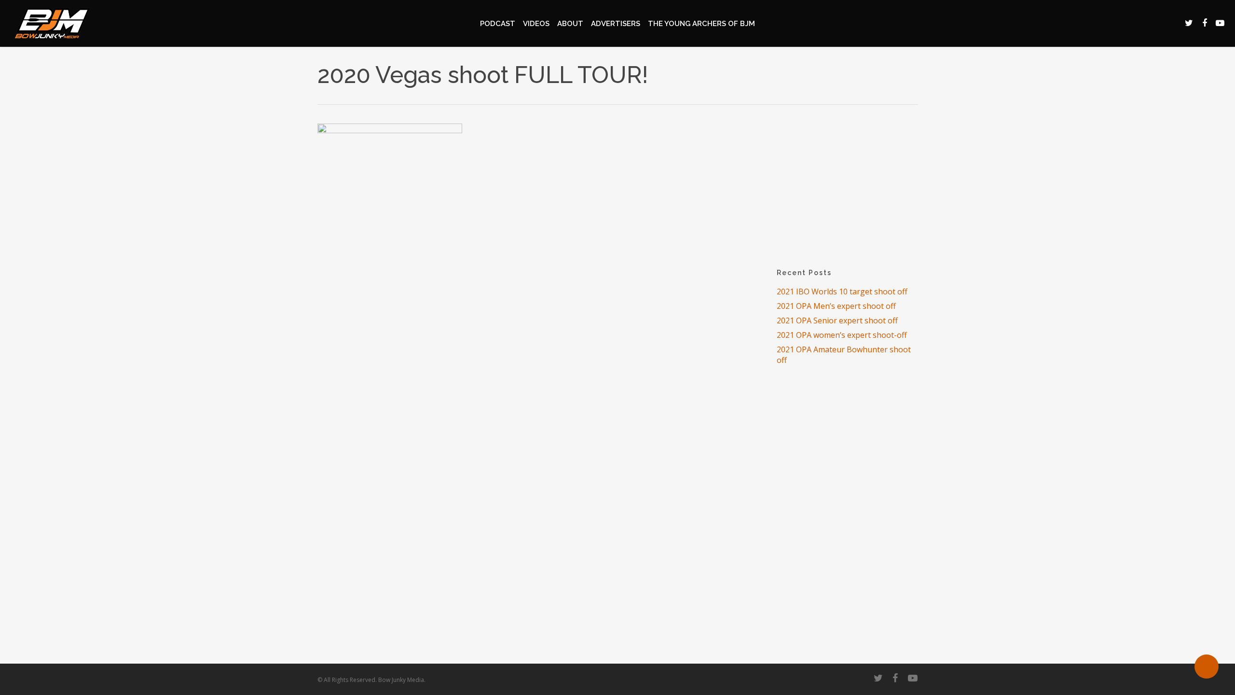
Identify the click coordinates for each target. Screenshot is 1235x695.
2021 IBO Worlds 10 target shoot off (842, 291)
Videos (536, 24)
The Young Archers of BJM (701, 24)
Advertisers (615, 24)
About (570, 24)
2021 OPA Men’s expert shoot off (836, 306)
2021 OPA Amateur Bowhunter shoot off (844, 354)
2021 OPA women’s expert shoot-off (842, 335)
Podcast (497, 24)
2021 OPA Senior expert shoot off (837, 320)
